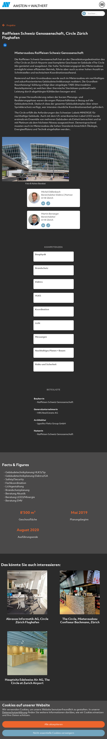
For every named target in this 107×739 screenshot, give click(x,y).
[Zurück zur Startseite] (25, 4)
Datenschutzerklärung (14, 712)
